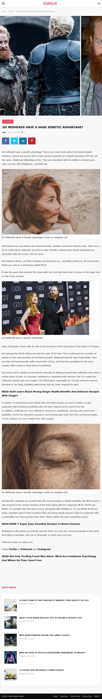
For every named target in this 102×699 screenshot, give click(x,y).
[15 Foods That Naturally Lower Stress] (10, 674)
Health (11, 11)
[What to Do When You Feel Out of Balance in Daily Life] (10, 622)
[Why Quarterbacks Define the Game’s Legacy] (10, 639)
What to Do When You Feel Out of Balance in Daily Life (50, 618)
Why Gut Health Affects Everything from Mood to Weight (52, 653)
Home (4, 11)
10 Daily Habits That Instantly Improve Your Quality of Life (54, 600)
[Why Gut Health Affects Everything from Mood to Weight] (10, 657)
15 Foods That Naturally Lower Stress (41, 670)
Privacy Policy (75, 696)
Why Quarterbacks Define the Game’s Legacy (44, 635)
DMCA (96, 696)
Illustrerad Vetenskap (23, 160)
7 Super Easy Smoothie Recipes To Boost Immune (48, 523)
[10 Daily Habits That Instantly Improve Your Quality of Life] (10, 605)
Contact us (64, 696)
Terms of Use (87, 696)
